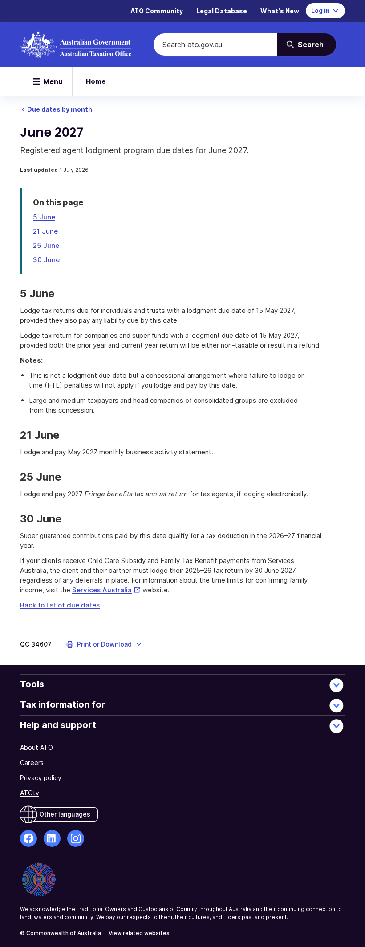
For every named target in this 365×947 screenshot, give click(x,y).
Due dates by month (59, 109)
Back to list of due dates (60, 605)
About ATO (36, 747)
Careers (32, 762)
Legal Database (221, 11)
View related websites (139, 933)
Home (96, 81)
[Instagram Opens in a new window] (75, 838)
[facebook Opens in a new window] (28, 838)
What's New (279, 11)
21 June (45, 231)
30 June (46, 259)
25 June (46, 245)
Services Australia (106, 590)
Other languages (64, 814)
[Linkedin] (52, 838)
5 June (44, 217)
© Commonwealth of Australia (60, 933)
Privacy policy (40, 777)
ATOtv (29, 793)
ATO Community (156, 11)
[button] (104, 644)
